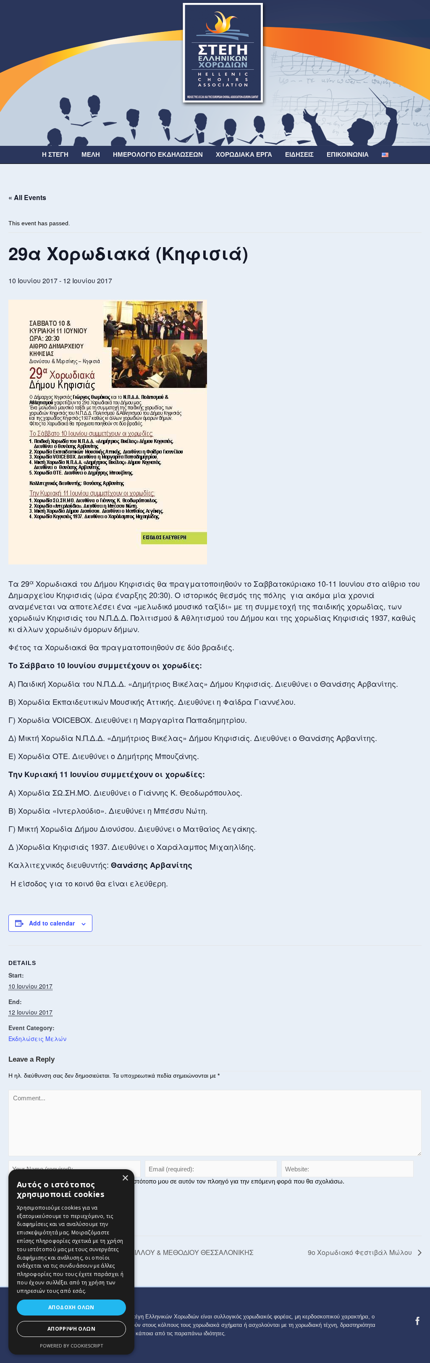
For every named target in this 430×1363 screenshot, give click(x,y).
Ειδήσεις (299, 154)
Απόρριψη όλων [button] (71, 1328)
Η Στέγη (55, 154)
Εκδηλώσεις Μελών (37, 1038)
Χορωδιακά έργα (244, 154)
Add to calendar (52, 923)
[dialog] (71, 1262)
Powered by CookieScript (71, 1345)
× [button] (125, 1178)
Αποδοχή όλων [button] (71, 1307)
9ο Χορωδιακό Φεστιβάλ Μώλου (361, 1252)
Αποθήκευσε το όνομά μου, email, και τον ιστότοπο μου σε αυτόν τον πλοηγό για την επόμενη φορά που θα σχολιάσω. (180, 1181)
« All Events (27, 197)
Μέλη (90, 154)
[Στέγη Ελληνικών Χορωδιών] (215, 72)
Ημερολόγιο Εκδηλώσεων (158, 154)
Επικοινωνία (348, 154)
